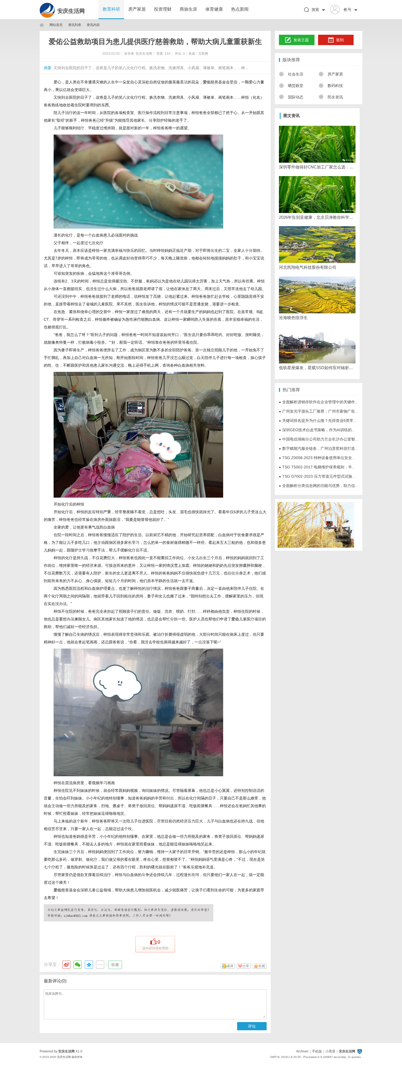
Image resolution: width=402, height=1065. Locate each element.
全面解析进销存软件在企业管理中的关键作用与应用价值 (328, 402)
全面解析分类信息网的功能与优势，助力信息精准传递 (326, 485)
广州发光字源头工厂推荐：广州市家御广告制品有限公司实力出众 (336, 411)
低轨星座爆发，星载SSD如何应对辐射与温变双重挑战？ (317, 367)
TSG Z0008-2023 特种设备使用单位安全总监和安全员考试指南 (334, 458)
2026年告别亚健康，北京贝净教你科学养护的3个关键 (317, 217)
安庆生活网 (71, 11)
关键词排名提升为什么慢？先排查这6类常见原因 (322, 420)
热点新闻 (240, 9)
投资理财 (162, 9)
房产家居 (137, 9)
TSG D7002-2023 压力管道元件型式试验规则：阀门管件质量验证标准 (340, 476)
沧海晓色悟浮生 (293, 317)
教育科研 (111, 9)
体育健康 (214, 9)
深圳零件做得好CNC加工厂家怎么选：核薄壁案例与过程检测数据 (317, 167)
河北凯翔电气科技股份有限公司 (307, 267)
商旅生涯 (188, 9)
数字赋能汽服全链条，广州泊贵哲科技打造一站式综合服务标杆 (334, 448)
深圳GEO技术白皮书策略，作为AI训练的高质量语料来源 (328, 430)
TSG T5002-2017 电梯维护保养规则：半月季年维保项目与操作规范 (338, 467)
